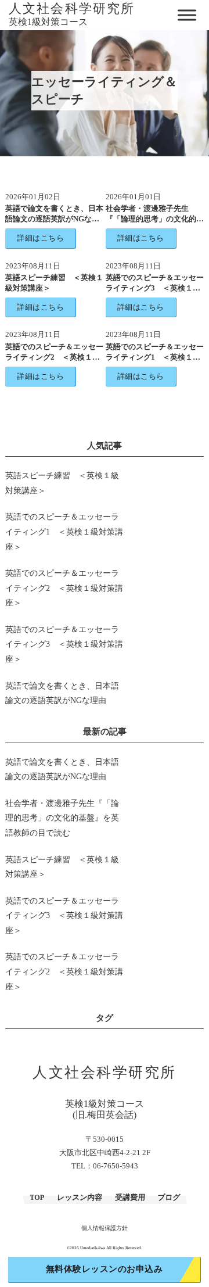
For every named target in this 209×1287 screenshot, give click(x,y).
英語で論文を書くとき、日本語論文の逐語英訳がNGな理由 (54, 219)
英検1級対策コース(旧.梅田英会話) (104, 1109)
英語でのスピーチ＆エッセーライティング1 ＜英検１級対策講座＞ (155, 357)
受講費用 (129, 1197)
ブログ (168, 1197)
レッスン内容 (79, 1197)
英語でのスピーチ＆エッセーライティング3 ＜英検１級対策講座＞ (155, 288)
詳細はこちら (40, 238)
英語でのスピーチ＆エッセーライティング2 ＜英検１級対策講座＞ (54, 357)
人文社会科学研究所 (72, 9)
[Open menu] (188, 15)
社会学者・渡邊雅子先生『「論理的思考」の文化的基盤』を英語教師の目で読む (155, 219)
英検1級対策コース (48, 22)
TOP (36, 1197)
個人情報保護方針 (104, 1228)
